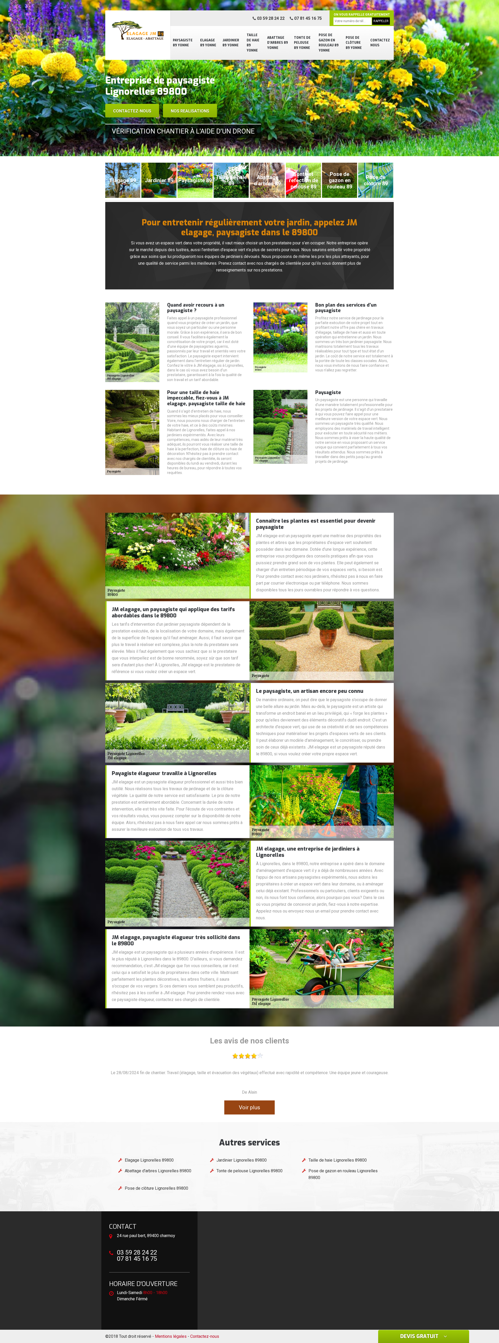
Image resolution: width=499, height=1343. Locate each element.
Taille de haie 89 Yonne (253, 43)
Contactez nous (380, 43)
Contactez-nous (132, 111)
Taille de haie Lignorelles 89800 (337, 1160)
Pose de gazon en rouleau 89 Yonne (329, 43)
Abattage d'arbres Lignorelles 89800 (158, 1170)
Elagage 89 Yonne (208, 43)
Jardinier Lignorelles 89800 (241, 1160)
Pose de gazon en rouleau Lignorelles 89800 (343, 1174)
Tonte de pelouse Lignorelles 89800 (249, 1170)
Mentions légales (171, 1336)
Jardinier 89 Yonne (230, 43)
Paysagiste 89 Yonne (183, 43)
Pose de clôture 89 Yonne (354, 43)
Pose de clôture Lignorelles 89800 (156, 1188)
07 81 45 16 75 (307, 18)
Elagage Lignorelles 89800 (149, 1160)
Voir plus (249, 1107)
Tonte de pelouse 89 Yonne (302, 43)
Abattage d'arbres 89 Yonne (277, 43)
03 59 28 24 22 (270, 18)
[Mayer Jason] (138, 30)
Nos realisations (190, 111)
